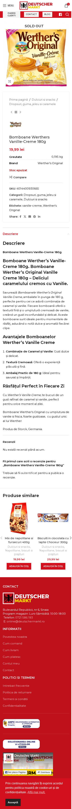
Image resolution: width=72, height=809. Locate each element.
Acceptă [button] (13, 802)
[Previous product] (11, 112)
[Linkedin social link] (39, 216)
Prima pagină (18, 99)
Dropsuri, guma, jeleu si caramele (32, 104)
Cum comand (12, 643)
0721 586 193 (24, 617)
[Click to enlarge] (10, 81)
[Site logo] (36, 5)
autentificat (29, 473)
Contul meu (11, 663)
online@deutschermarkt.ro (26, 621)
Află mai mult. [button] (36, 792)
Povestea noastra (15, 637)
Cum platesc (12, 657)
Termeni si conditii (15, 699)
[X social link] (25, 216)
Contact (31, 14)
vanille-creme (32, 205)
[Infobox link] (59, 14)
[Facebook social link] (20, 216)
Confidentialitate (14, 705)
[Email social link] (29, 216)
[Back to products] (16, 112)
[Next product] (20, 112)
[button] (19, 566)
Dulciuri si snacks (43, 99)
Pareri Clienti (12, 14)
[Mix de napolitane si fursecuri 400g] (19, 518)
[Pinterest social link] (34, 216)
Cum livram (11, 650)
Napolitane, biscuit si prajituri (19, 552)
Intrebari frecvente (16, 685)
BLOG (47, 14)
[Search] (67, 14)
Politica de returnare (17, 692)
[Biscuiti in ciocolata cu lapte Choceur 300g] (53, 518)
